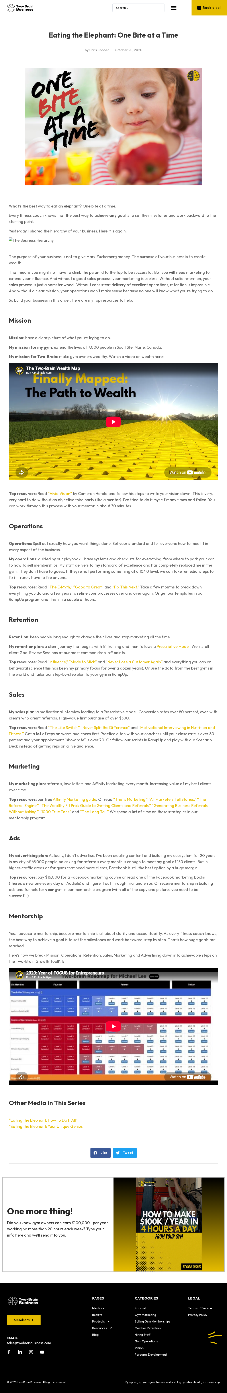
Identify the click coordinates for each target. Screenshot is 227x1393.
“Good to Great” (88, 587)
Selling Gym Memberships (152, 1321)
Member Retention (148, 1328)
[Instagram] (31, 1352)
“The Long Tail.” (94, 811)
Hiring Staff (143, 1335)
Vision (139, 1348)
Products (98, 1321)
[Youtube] (42, 1352)
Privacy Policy (197, 1315)
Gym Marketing (145, 1315)
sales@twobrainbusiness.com (29, 1343)
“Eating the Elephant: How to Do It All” (43, 1120)
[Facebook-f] (9, 1352)
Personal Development (151, 1355)
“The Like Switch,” (64, 727)
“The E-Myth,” (60, 587)
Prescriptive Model (173, 646)
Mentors (98, 1308)
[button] (173, 7)
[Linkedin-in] (20, 1352)
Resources (99, 1328)
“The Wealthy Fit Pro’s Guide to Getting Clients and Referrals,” (95, 805)
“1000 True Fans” (55, 811)
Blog (95, 1335)
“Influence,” (58, 661)
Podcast (140, 1308)
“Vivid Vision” (60, 493)
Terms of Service (200, 1308)
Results (97, 1315)
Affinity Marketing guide (74, 799)
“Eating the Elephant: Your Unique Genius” (46, 1126)
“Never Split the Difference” (105, 727)
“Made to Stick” (83, 661)
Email (12, 1338)
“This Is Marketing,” (130, 799)
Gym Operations (146, 1341)
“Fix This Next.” (125, 587)
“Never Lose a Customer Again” (134, 661)
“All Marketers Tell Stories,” (172, 799)
